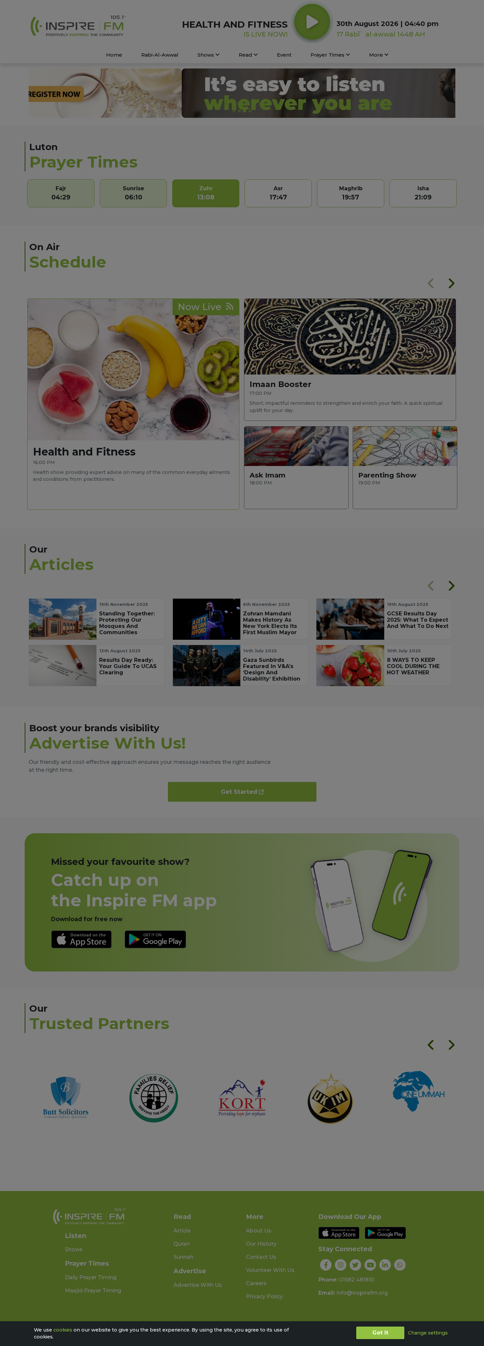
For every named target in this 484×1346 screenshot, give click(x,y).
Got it (380, 1333)
